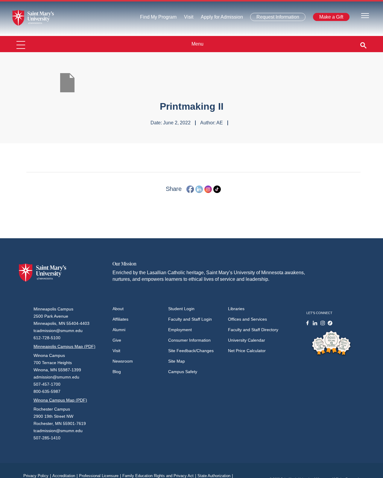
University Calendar (246, 340)
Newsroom (123, 361)
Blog (117, 371)
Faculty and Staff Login (190, 319)
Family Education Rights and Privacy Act (159, 476)
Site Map (176, 361)
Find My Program (158, 18)
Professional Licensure (100, 476)
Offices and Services (247, 319)
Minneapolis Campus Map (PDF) (64, 346)
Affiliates (120, 319)
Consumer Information (189, 340)
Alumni (119, 329)
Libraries (236, 308)
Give (117, 340)
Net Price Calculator (247, 350)
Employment (180, 329)
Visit (187, 18)
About (118, 308)
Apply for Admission (218, 18)
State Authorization (215, 476)
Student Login (181, 308)
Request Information (274, 18)
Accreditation (64, 476)
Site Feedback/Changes (191, 350)
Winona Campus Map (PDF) (60, 400)
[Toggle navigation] (365, 15)
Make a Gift (329, 18)
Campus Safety (182, 371)
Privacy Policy (37, 476)
